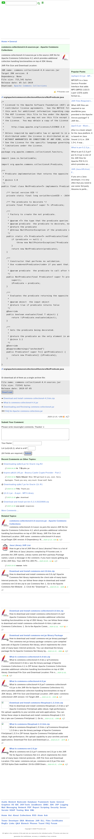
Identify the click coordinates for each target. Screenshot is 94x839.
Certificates (57, 821)
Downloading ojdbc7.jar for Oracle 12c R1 (23, 484)
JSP (57, 805)
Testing (20, 810)
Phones (33, 823)
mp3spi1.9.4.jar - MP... (81, 76)
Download (7, 392)
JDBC (46, 805)
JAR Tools (25, 805)
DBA (22, 821)
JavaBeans (36, 805)
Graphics (5, 805)
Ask (46, 815)
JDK (52, 805)
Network (22, 807)
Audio (4, 802)
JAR (37, 821)
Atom (40, 815)
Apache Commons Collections (30, 86)
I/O (12, 805)
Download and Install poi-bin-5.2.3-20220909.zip (26, 502)
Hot (10, 815)
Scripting (44, 807)
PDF (29, 807)
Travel (41, 823)
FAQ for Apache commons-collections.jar (24, 411)
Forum (54, 823)
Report (36, 807)
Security (55, 807)
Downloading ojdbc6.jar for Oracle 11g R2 (23, 464)
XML (32, 810)
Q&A (18, 823)
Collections (25, 815)
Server (63, 807)
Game (52, 802)
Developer (14, 821)
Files (48, 821)
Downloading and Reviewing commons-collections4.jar (29, 407)
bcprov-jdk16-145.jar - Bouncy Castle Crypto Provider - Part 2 (32, 473)
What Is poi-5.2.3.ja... (81, 147)
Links (11, 823)
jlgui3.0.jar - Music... (80, 126)
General (13, 42)
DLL (43, 821)
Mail (3, 807)
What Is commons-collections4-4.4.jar (21, 403)
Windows (29, 821)
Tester (4, 821)
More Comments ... (10, 510)
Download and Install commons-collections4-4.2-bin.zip (29, 398)
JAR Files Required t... (81, 101)
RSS (34, 815)
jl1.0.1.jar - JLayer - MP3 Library (19, 493)
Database (32, 802)
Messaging (12, 807)
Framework (43, 802)
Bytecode (21, 802)
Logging (64, 805)
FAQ (48, 823)
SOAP (12, 810)
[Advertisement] (35, 23)
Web (27, 810)
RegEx (4, 823)
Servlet (4, 810)
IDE (17, 805)
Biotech (12, 802)
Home (4, 42)
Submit (28, 453)
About (16, 815)
